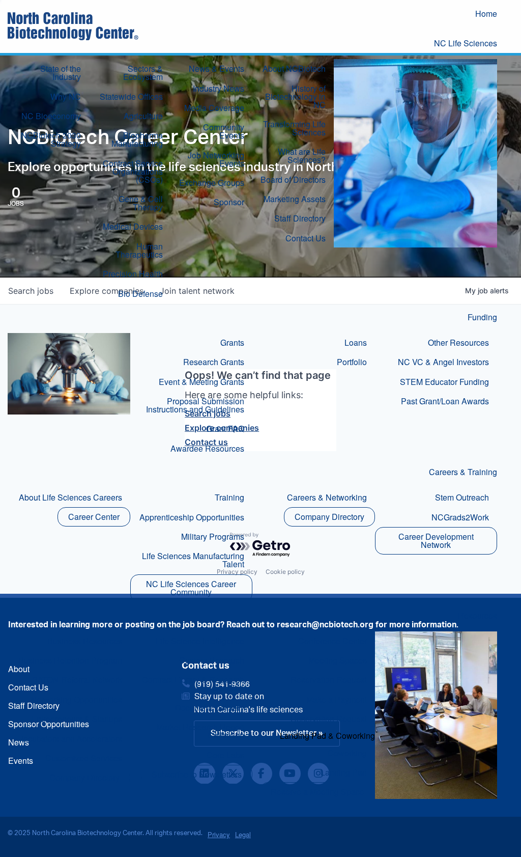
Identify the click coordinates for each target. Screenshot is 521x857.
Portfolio (352, 362)
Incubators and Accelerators (71, 738)
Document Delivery (209, 707)
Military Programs (212, 536)
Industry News (218, 88)
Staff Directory (300, 218)
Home (486, 13)
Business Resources (84, 641)
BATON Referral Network (77, 679)
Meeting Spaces (337, 660)
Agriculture (143, 116)
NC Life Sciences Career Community (191, 588)
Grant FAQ (225, 428)
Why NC (65, 96)
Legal (243, 834)
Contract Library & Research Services (193, 684)
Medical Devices (133, 226)
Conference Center (332, 641)
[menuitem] (494, 15)
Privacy (219, 834)
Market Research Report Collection (200, 731)
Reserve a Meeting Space (317, 791)
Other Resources (458, 342)
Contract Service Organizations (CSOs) (133, 171)
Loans (355, 342)
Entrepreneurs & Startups (76, 719)
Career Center (94, 516)
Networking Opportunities (76, 699)
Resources (477, 615)
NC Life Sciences (465, 43)
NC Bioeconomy (51, 116)
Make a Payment (336, 699)
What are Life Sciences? (302, 155)
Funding (482, 317)
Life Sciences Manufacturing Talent (193, 560)
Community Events (223, 131)
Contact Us (305, 238)
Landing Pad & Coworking (327, 735)
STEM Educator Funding (444, 382)
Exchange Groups (211, 182)
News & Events (216, 68)
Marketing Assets (295, 199)
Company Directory (329, 516)
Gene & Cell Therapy (141, 203)
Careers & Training (463, 472)
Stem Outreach (462, 497)
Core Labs (225, 755)
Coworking (347, 753)
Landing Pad (344, 772)
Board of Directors (293, 179)
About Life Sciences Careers (70, 497)
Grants (232, 342)
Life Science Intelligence (200, 641)
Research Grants (213, 362)
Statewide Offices (131, 96)
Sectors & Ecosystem (143, 72)
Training (229, 497)
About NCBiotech (294, 68)
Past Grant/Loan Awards (445, 401)
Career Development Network (436, 540)
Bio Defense (140, 293)
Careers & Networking (327, 497)
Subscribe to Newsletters (197, 774)
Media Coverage (214, 108)
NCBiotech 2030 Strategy (51, 139)
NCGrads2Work (460, 517)
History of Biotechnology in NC (295, 96)
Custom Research (211, 660)
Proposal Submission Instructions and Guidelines (195, 405)
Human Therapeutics (139, 250)
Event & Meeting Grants (201, 382)
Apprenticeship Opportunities (191, 517)
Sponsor (229, 202)
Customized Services (83, 758)
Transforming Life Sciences (294, 128)
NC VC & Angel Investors (443, 362)
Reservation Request (329, 679)
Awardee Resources (207, 448)
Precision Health (133, 274)
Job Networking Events (216, 159)
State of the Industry (60, 72)
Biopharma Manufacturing (137, 139)
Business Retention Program (70, 660)
